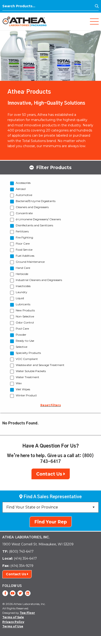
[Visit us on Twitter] (20, 593)
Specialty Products (28, 353)
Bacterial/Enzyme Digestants (35, 201)
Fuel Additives (25, 255)
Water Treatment (27, 377)
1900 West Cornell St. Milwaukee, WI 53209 (38, 544)
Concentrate (24, 213)
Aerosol (21, 189)
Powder (21, 334)
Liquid (20, 298)
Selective (21, 346)
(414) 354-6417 (19, 558)
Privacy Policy (13, 622)
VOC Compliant (27, 359)
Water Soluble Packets (31, 371)
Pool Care (22, 328)
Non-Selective (25, 316)
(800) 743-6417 (18, 551)
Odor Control (25, 322)
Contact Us (49, 474)
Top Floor (27, 613)
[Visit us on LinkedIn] (28, 593)
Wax (19, 383)
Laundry (21, 292)
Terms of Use (12, 626)
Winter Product (26, 395)
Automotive (24, 195)
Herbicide (22, 274)
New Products (25, 310)
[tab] (50, 167)
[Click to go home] (24, 21)
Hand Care (23, 268)
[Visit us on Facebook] (5, 593)
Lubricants (23, 304)
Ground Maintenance (30, 261)
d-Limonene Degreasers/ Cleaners (38, 219)
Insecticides (23, 286)
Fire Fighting (24, 237)
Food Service (24, 249)
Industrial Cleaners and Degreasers (39, 280)
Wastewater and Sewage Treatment (40, 365)
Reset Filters (50, 405)
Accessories (23, 183)
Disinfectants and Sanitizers (34, 225)
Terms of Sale (13, 617)
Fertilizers (22, 231)
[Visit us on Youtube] (13, 593)
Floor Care (23, 243)
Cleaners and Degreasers (32, 207)
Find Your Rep (50, 522)
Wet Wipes (23, 389)
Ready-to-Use (25, 340)
